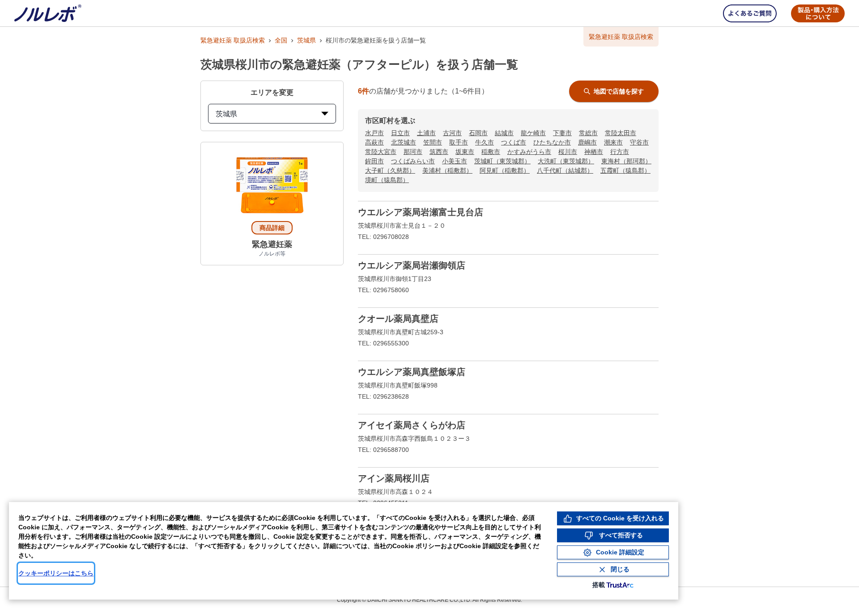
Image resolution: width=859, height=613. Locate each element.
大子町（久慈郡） (390, 170)
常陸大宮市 (380, 151)
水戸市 (374, 132)
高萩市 (374, 142)
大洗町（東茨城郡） (566, 161)
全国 (281, 40)
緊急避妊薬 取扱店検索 (232, 40)
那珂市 (413, 151)
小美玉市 (454, 161)
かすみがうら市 (529, 151)
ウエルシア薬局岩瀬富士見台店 (420, 212)
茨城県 (306, 40)
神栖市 (593, 151)
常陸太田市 (620, 132)
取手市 (458, 142)
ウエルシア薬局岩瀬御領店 (411, 265)
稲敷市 (490, 151)
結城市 (504, 132)
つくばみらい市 (413, 161)
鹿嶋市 (587, 142)
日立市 (400, 132)
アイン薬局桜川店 (394, 478)
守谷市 (639, 142)
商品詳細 (272, 227)
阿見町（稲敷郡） (505, 170)
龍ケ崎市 (533, 132)
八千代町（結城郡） (565, 170)
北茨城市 (403, 142)
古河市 (452, 132)
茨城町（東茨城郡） (502, 161)
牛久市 (484, 142)
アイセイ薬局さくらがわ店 (411, 425)
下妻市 (562, 132)
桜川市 (567, 151)
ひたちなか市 (552, 142)
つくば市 (513, 142)
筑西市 (439, 151)
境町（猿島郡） (387, 179)
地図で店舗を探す (619, 91)
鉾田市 (374, 161)
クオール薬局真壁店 (398, 319)
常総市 (588, 132)
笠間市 (432, 142)
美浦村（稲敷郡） (447, 170)
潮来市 (613, 142)
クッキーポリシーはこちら (56, 573)
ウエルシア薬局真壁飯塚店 (411, 372)
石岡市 (478, 132)
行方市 (619, 151)
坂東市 (464, 151)
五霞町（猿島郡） (625, 170)
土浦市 (426, 132)
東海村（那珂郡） (626, 161)
